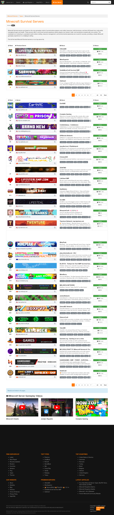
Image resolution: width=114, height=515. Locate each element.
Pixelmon (47, 457)
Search (18, 2)
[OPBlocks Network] (36, 137)
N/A (101, 213)
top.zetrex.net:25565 (24, 313)
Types (21, 16)
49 (97, 95)
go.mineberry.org (23, 281)
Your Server (57, 2)
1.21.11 (101, 226)
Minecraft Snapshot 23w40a (87, 489)
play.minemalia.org (23, 259)
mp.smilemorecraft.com (25, 76)
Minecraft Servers (13, 16)
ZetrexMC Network (66, 306)
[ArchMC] (36, 201)
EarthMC (63, 103)
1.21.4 (100, 322)
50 (101, 95)
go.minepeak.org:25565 (25, 248)
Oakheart (63, 81)
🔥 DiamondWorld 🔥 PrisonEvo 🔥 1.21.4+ (57, 487)
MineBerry (63, 274)
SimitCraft (63, 371)
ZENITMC (63, 168)
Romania (81, 462)
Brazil (80, 466)
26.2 (100, 53)
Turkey (81, 464)
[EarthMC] (36, 105)
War (46, 466)
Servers (10, 25)
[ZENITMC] (36, 169)
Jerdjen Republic (47, 419)
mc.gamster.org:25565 (24, 345)
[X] (88, 2)
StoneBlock (48, 464)
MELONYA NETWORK (67, 285)
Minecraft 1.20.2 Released (86, 491)
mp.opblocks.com (23, 142)
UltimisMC (63, 49)
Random (12, 464)
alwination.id (21, 195)
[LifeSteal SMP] (36, 180)
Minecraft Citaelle (12, 419)
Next (105, 95)
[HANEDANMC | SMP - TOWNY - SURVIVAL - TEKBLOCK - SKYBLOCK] (36, 362)
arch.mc (20, 206)
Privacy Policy (14, 494)
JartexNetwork (65, 296)
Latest (11, 457)
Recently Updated (15, 462)
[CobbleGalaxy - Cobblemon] (36, 126)
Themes (12, 475)
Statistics (12, 485)
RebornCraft (64, 317)
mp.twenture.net (22, 227)
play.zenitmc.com (23, 174)
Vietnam (81, 470)
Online (100, 49)
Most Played (13, 459)
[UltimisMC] (36, 50)
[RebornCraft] (36, 319)
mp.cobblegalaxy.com (24, 131)
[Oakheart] (36, 82)
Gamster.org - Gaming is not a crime (72, 339)
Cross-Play (48, 468)
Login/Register (28, 2)
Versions (12, 468)
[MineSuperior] (36, 61)
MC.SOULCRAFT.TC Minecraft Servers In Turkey (76, 349)
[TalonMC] (36, 330)
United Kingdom (83, 473)
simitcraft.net (21, 377)
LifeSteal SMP (64, 178)
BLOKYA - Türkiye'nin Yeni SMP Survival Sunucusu (77, 264)
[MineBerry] (36, 276)
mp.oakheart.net (23, 87)
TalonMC (63, 328)
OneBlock (47, 459)
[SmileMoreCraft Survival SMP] (36, 72)
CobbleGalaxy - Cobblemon (69, 125)
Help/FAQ (39, 2)
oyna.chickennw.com (24, 163)
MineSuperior (64, 59)
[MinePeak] (36, 244)
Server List (9, 2)
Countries (12, 466)
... (93, 95)
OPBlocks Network (66, 136)
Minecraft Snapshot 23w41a (87, 487)
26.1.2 (100, 86)
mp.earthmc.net (22, 110)
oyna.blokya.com (23, 270)
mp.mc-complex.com (24, 120)
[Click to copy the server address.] (55, 55)
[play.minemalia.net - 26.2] (36, 255)
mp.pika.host (21, 152)
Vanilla (46, 470)
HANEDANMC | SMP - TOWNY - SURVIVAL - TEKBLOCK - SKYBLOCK (83, 360)
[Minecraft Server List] (2, 2)
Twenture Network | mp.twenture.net (72, 221)
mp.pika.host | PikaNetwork (69, 146)
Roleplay (47, 473)
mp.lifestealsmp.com (24, 185)
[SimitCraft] (36, 372)
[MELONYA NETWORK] (36, 287)
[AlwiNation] (36, 191)
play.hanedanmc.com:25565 (26, 366)
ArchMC (62, 200)
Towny (46, 475)
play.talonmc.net (22, 334)
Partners (12, 489)
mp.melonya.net (22, 291)
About (47, 2)
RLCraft (47, 462)
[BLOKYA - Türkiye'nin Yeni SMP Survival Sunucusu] (36, 265)
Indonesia (82, 459)
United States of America (86, 457)
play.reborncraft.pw (23, 323)
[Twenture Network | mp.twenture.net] (36, 223)
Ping (11, 470)
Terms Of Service (15, 492)
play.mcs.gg (21, 66)
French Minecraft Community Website (90, 493)
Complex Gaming (65, 114)
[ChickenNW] (36, 159)
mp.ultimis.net (22, 55)
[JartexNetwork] (36, 297)
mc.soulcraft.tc (22, 356)
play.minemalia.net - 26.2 (68, 253)
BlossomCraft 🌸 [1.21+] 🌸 (69, 210)
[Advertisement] (57, 10)
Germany (82, 475)
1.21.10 (101, 333)
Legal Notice (93, 511)
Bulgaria (81, 468)
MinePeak (63, 242)
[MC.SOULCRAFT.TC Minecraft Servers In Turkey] (36, 351)
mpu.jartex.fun (22, 302)
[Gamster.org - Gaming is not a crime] (36, 340)
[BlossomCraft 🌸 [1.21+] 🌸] (36, 212)
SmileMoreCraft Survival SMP (70, 70)
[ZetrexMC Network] (36, 308)
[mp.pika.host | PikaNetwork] (36, 148)
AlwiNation (63, 189)
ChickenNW (64, 157)
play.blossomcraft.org (24, 217)
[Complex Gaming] (36, 116)
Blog (11, 487)
